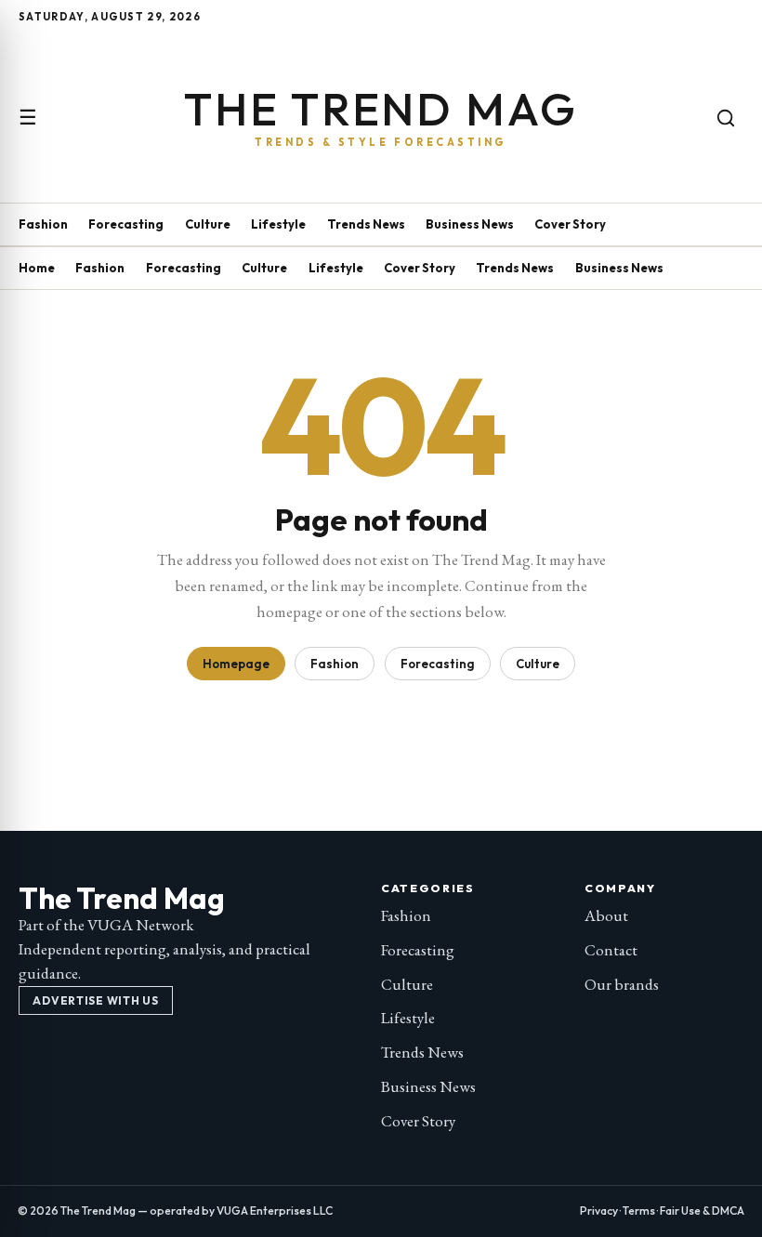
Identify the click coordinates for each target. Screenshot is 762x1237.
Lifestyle (278, 224)
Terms (639, 1210)
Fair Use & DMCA (702, 1210)
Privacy (599, 1210)
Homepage (236, 663)
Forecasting (126, 224)
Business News (470, 224)
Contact (611, 950)
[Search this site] (725, 118)
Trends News (366, 224)
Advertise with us (95, 1000)
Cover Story (570, 224)
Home (37, 267)
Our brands (622, 984)
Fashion (43, 224)
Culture (207, 224)
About (606, 915)
